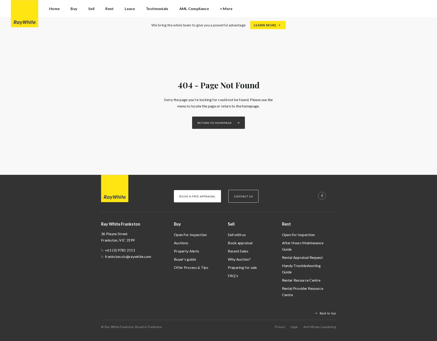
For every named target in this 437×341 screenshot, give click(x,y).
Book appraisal (240, 243)
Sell (231, 223)
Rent (286, 223)
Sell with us (237, 234)
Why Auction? (239, 259)
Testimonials (157, 8)
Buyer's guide (185, 259)
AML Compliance (194, 8)
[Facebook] (322, 196)
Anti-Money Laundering (319, 327)
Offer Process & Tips (191, 267)
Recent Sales (238, 251)
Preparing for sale (242, 267)
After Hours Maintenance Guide (303, 246)
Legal (294, 327)
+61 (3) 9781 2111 (120, 250)
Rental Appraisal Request (302, 257)
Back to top (328, 313)
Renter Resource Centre (301, 280)
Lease (130, 8)
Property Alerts (186, 251)
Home (54, 8)
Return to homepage (215, 123)
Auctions (181, 243)
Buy (177, 223)
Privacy (280, 327)
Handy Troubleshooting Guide (301, 268)
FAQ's (233, 275)
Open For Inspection (190, 234)
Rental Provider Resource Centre (302, 291)
